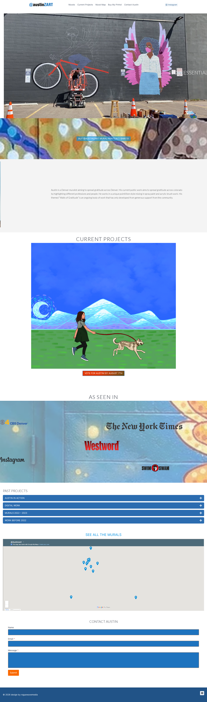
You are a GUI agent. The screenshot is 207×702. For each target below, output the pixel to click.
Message (13, 650)
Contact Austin (131, 4)
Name (11, 627)
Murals (72, 4)
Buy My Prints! (115, 4)
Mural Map (100, 4)
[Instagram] (202, 693)
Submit (13, 672)
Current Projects (85, 4)
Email (11, 639)
